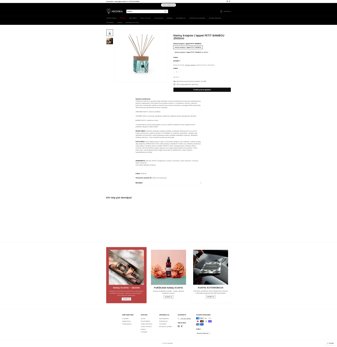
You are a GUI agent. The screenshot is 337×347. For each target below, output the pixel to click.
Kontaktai (144, 332)
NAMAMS (170, 18)
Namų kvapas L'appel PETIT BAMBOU (187, 44)
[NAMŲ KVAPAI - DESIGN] (126, 267)
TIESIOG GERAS (111, 18)
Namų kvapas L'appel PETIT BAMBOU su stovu (191, 52)
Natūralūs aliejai (132, 22)
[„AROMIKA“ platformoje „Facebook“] (182, 326)
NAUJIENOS (133, 18)
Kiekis (175, 68)
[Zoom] (141, 55)
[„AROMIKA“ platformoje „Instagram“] (179, 326)
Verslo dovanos (146, 326)
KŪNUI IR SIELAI (145, 18)
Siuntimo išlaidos (190, 65)
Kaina (175, 57)
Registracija (126, 321)
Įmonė (143, 318)
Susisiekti (125, 318)
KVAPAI (119, 22)
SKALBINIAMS (158, 18)
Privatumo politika (165, 326)
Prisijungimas (127, 324)
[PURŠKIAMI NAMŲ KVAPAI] (168, 267)
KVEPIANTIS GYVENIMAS (197, 18)
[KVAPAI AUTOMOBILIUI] (210, 267)
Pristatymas (163, 321)
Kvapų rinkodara (146, 324)
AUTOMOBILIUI (181, 18)
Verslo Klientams (168, 5)
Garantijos (163, 324)
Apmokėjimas (164, 318)
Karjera (143, 329)
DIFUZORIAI (110, 22)
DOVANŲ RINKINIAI (215, 18)
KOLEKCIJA (126, 299)
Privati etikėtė (145, 321)
